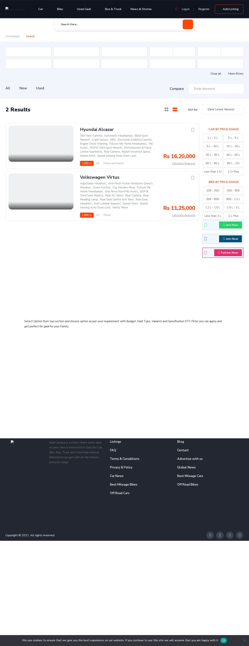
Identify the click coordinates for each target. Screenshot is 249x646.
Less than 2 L (212, 216)
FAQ (113, 450)
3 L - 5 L (233, 138)
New (23, 88)
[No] (244, 640)
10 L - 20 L (233, 146)
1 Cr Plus (233, 171)
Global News (186, 467)
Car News (116, 476)
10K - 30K (212, 190)
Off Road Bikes (187, 484)
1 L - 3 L (212, 138)
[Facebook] (210, 535)
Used (40, 88)
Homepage (12, 36)
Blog (180, 442)
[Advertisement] (73, 285)
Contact (183, 450)
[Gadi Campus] (15, 9)
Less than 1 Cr (213, 171)
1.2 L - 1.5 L (212, 207)
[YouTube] (239, 535)
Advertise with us (190, 459)
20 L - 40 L (213, 155)
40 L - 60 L (233, 155)
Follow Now (229, 253)
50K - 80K (212, 199)
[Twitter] (220, 535)
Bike (60, 9)
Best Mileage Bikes (123, 484)
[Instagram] (230, 535)
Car (40, 9)
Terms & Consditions (124, 459)
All (7, 88)
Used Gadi (84, 9)
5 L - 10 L (213, 146)
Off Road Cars (119, 493)
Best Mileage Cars (190, 476)
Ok (223, 640)
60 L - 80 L (213, 163)
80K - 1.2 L (233, 199)
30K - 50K (233, 190)
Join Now (232, 225)
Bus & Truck (113, 9)
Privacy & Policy (121, 467)
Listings (115, 442)
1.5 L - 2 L (233, 207)
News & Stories (141, 9)
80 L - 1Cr (233, 163)
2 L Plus (233, 216)
